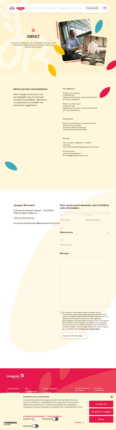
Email (62, 240)
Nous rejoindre (50, 389)
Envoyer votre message (72, 336)
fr (105, 8)
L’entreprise (13, 389)
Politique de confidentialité (89, 329)
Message (64, 253)
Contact (47, 392)
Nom (62, 215)
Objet (62, 228)
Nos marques (13, 392)
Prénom (89, 215)
